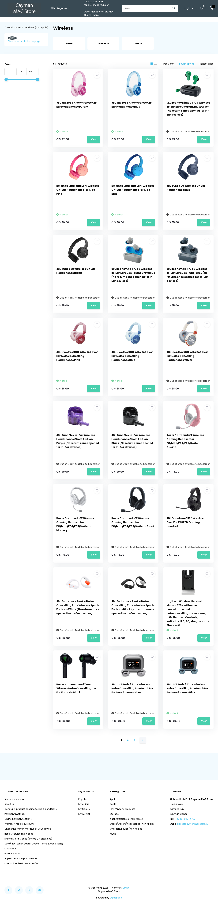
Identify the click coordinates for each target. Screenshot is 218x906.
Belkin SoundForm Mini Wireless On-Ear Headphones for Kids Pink (77, 190)
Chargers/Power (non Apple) (126, 828)
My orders (83, 804)
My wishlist (84, 814)
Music (113, 833)
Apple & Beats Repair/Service (20, 858)
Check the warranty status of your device (27, 828)
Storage (114, 814)
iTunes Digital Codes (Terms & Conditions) (28, 838)
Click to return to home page (24, 41)
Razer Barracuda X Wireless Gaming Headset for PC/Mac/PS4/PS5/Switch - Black (132, 522)
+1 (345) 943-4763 (184, 818)
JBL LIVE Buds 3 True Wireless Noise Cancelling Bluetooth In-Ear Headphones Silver (132, 688)
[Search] (174, 8)
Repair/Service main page (18, 833)
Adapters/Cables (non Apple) (126, 818)
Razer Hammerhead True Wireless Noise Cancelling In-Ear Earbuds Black (76, 688)
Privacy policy (12, 853)
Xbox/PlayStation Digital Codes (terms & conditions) (33, 843)
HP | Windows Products (122, 809)
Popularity (168, 63)
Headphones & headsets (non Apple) (27, 27)
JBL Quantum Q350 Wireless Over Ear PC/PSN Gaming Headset (185, 522)
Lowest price (186, 63)
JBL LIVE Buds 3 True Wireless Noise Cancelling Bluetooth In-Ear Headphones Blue (187, 688)
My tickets (84, 809)
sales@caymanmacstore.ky (192, 823)
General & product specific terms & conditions (30, 809)
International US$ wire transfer (21, 863)
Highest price (206, 63)
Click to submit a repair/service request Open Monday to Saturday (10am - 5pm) (98, 8)
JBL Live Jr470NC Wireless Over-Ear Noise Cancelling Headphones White (187, 356)
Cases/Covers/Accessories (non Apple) (132, 823)
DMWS (126, 887)
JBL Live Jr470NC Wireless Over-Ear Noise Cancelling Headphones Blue (132, 356)
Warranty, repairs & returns (19, 823)
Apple (113, 799)
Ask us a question (14, 799)
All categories (59, 8)
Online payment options (18, 818)
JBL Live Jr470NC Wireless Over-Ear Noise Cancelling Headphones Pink (77, 356)
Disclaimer (10, 848)
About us (9, 804)
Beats (113, 804)
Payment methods (15, 814)
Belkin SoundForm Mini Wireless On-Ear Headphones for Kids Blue (132, 190)
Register (82, 799)
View (94, 139)
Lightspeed (116, 897)
